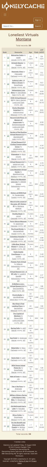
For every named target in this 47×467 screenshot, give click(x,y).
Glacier (14, 67)
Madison (14, 176)
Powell (14, 234)
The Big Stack (17, 214)
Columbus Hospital (17, 237)
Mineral (14, 420)
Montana (23, 39)
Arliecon (19, 264)
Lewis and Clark (18, 102)
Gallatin (14, 151)
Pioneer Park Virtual (18, 262)
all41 (24, 328)
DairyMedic (22, 93)
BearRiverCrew (18, 174)
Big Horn (14, 402)
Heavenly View (17, 72)
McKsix (22, 427)
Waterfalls (15, 348)
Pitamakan (15, 154)
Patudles (21, 409)
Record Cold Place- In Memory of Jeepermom (18, 120)
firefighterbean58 (18, 125)
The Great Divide (17, 229)
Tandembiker (19, 195)
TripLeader (18, 74)
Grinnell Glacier (17, 63)
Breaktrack (22, 400)
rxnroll (18, 216)
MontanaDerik (18, 231)
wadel (18, 58)
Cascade (14, 218)
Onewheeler (18, 417)
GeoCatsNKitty (18, 288)
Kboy (24, 348)
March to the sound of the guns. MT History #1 (18, 204)
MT (24, 60)
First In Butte (17, 295)
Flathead (14, 76)
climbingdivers (18, 149)
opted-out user (18, 164)
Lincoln (14, 60)
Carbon (14, 197)
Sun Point (13, 338)
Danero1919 (18, 318)
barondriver (18, 308)
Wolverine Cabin (17, 55)
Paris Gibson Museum (18, 221)
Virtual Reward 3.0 (17, 162)
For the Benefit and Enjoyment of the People (18, 425)
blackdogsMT (18, 137)
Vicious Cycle (18, 239)
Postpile (18, 65)
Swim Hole (15, 358)
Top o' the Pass (17, 386)
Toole (14, 259)
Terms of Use (23, 461)
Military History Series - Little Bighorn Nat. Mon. (18, 397)
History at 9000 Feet (18, 193)
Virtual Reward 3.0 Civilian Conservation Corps (18, 144)
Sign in (38, 20)
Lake (14, 139)
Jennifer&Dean (18, 297)
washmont (19, 224)
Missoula (14, 115)
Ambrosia (23, 338)
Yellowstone (15, 186)
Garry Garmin (21, 100)
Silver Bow (14, 300)
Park (14, 95)
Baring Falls (15, 328)
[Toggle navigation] (5, 14)
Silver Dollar (17, 415)
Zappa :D (22, 246)
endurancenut (18, 112)
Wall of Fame (15, 376)
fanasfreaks (18, 85)
